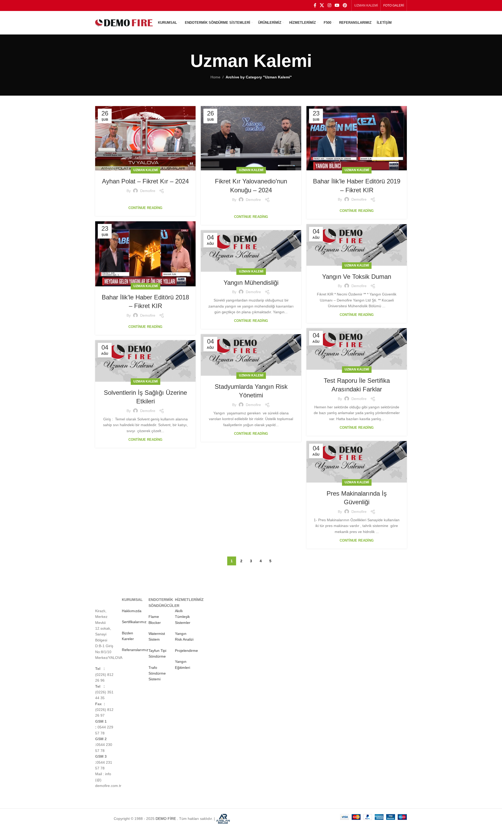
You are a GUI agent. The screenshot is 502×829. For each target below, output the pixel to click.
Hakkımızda (131, 611)
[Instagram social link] (329, 5)
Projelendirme (186, 650)
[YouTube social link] (337, 5)
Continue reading (145, 208)
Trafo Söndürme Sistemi (157, 673)
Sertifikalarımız (134, 622)
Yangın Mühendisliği (251, 282)
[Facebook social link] (315, 5)
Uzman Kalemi (145, 170)
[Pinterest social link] (345, 5)
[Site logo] (124, 22)
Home (215, 77)
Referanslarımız (135, 650)
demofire (147, 191)
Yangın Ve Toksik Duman (356, 276)
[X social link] (322, 5)
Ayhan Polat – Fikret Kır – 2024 (145, 181)
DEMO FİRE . (167, 818)
